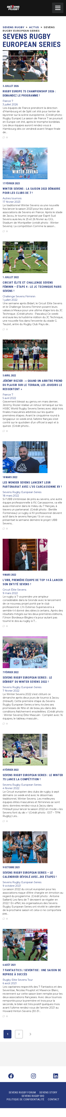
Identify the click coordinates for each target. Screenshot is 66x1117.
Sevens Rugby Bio (33, 1096)
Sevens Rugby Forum (22, 1092)
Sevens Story (48, 1092)
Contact (53, 1099)
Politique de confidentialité (25, 1099)
